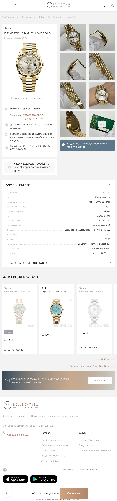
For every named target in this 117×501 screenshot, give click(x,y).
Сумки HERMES (49, 460)
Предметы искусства (53, 455)
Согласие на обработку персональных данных (28, 425)
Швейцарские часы (52, 440)
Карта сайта (66, 469)
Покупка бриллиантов (91, 440)
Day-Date (105, 192)
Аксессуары (48, 450)
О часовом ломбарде (14, 416)
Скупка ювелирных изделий (95, 450)
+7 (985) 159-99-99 (32, 118)
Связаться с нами (87, 469)
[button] (5, 5)
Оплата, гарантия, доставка (26, 262)
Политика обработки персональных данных (54, 416)
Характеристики (17, 184)
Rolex (7, 28)
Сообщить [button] (73, 493)
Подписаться (100, 380)
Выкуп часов (86, 445)
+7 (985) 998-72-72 (32, 115)
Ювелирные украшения (54, 445)
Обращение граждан (18, 434)
